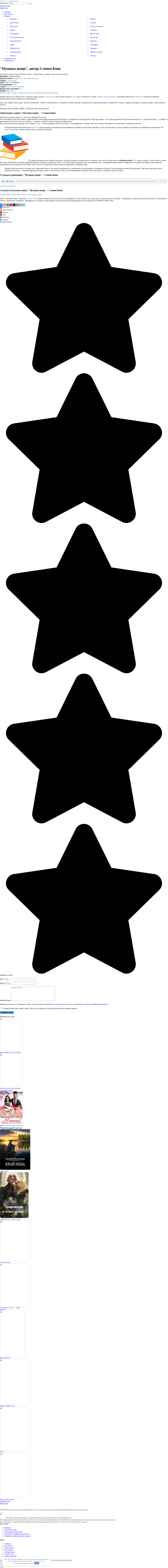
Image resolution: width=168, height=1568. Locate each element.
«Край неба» (4, 1171)
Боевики (13, 19)
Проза (12, 45)
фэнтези (93, 41)
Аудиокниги (9, 61)
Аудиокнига (18, 78)
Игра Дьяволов (5, 1358)
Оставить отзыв (52, 93)
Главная (8, 12)
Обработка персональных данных (18, 1536)
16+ (20, 89)
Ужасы (93, 56)
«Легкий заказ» (5, 1262)
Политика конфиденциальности (17, 1534)
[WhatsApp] (20, 205)
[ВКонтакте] (1, 205)
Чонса (2, 1451)
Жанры (7, 16)
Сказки (93, 23)
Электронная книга (31, 78)
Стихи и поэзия (96, 26)
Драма (12, 30)
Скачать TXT (26, 195)
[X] (14, 205)
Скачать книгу (39, 93)
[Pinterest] (11, 205)
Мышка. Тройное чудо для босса (11, 1125)
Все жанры (9, 1550)
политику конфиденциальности (95, 1004)
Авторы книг (10, 1552)
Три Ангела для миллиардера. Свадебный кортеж (10, 1089)
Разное (12, 56)
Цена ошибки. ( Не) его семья (10, 1052)
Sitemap (7, 1528)
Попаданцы (14, 34)
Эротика (93, 48)
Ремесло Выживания (7, 1499)
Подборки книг (11, 58)
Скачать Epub (36, 195)
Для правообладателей (13, 1532)
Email (3, 983)
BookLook (4, 8)
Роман (92, 19)
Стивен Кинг (11, 80)
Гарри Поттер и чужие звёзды (10, 1219)
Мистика (10, 91)
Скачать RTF (15, 195)
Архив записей (10, 1556)
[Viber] (17, 205)
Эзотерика (94, 45)
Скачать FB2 (5, 195)
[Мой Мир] (7, 205)
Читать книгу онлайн (8, 93)
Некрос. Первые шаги (7, 1406)
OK (37, 1563)
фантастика (94, 34)
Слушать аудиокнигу (25, 93)
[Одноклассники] (4, 205)
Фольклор (94, 37)
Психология (14, 48)
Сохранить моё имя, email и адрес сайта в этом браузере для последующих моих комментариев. (40, 1008)
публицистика (15, 52)
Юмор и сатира (96, 52)
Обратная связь (10, 1530)
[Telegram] (23, 205)
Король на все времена (15, 87)
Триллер (93, 30)
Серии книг (9, 1554)
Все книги (9, 14)
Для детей (14, 26)
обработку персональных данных (59, 1004)
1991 (15, 84)
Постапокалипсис (17, 37)
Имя (2, 979)
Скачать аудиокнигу (8, 186)
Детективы (14, 23)
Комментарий (5, 1000)
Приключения (15, 41)
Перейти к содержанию (9, 1)
